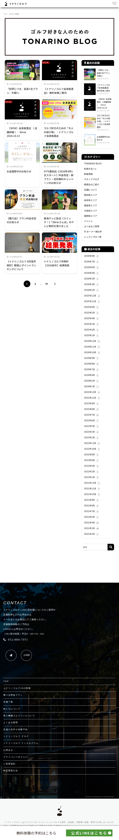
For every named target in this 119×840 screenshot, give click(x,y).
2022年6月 (91, 460)
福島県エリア (90, 205)
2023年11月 (91, 397)
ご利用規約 (9, 764)
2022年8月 (91, 454)
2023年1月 (91, 437)
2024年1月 (91, 386)
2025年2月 (91, 329)
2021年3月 (91, 528)
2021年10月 (91, 494)
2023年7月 (91, 414)
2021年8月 (91, 505)
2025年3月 (91, 323)
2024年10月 (91, 352)
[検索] (111, 547)
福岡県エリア (90, 215)
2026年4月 (91, 272)
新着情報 (88, 173)
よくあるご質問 (91, 226)
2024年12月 (91, 340)
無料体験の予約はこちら (36, 832)
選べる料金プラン (13, 695)
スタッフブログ (91, 179)
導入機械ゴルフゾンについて (19, 715)
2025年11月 (91, 301)
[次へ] (55, 283)
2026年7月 (91, 261)
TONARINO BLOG (93, 163)
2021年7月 (91, 511)
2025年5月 (91, 312)
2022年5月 (91, 465)
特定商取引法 (10, 770)
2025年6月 (91, 306)
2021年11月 (91, 488)
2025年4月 (91, 318)
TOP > (6, 14)
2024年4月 (91, 375)
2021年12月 (91, 482)
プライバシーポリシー (15, 757)
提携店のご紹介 (91, 184)
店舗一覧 (8, 702)
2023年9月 (91, 403)
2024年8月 (91, 363)
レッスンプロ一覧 (92, 236)
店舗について (90, 189)
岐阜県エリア (90, 200)
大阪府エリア (90, 210)
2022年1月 (91, 477)
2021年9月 (91, 499)
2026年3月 (91, 278)
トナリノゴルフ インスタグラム (21, 743)
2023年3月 (91, 431)
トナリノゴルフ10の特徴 (17, 688)
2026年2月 (91, 284)
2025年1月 (91, 335)
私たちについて (11, 709)
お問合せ (8, 750)
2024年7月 (91, 369)
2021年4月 (91, 522)
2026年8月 (91, 255)
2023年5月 (91, 426)
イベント (88, 221)
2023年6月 (91, 420)
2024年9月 (91, 357)
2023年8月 (91, 409)
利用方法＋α (90, 168)
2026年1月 (91, 289)
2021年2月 (91, 533)
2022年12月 (91, 443)
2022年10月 (91, 448)
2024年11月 (91, 346)
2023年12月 (91, 392)
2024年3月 (91, 380)
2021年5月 (91, 516)
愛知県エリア (90, 194)
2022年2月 (91, 471)
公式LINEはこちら (89, 832)
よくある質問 (10, 722)
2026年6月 (91, 267)
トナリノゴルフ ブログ (16, 736)
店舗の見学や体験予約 (15, 729)
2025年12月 (91, 295)
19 (46, 283)
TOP (6, 681)
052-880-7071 (18, 639)
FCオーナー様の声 (93, 231)
